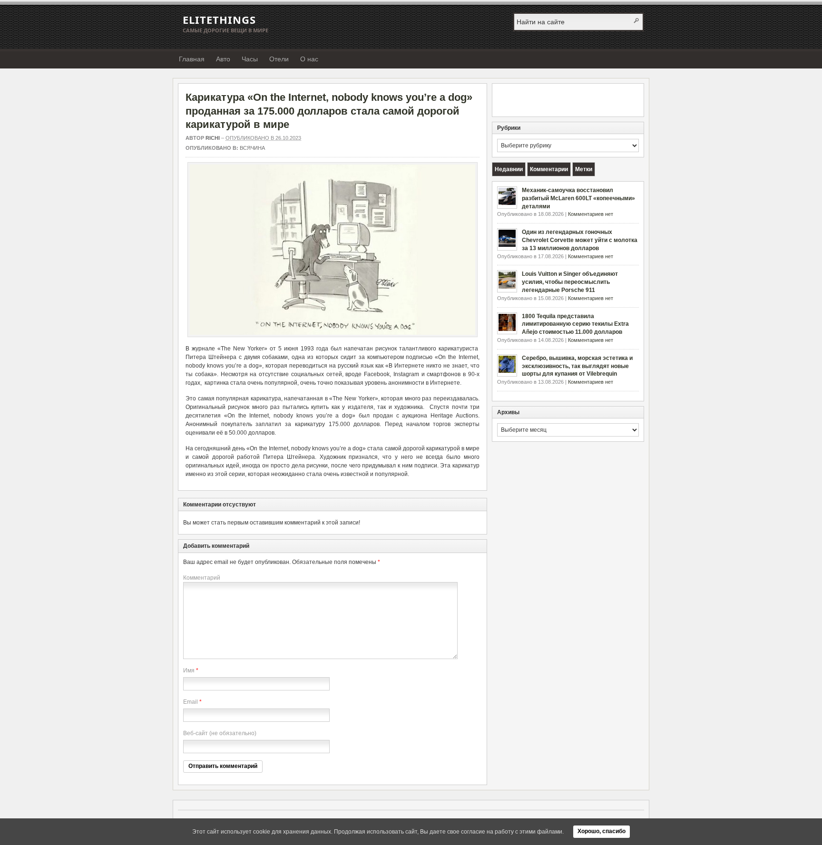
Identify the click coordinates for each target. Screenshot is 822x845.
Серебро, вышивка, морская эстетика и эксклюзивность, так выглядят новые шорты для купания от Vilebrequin (577, 366)
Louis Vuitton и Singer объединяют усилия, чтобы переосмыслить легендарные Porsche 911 (570, 282)
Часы (250, 59)
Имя (189, 670)
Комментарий (201, 577)
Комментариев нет (590, 214)
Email (190, 702)
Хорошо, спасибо (601, 831)
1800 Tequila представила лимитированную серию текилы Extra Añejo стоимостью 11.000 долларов (575, 324)
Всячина (252, 148)
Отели (279, 59)
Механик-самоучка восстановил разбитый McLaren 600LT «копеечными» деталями (578, 198)
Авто (223, 59)
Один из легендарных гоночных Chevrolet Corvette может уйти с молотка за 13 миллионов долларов (579, 240)
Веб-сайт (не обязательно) (219, 733)
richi (213, 138)
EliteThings (219, 19)
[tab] (509, 169)
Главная (192, 59)
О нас (309, 59)
